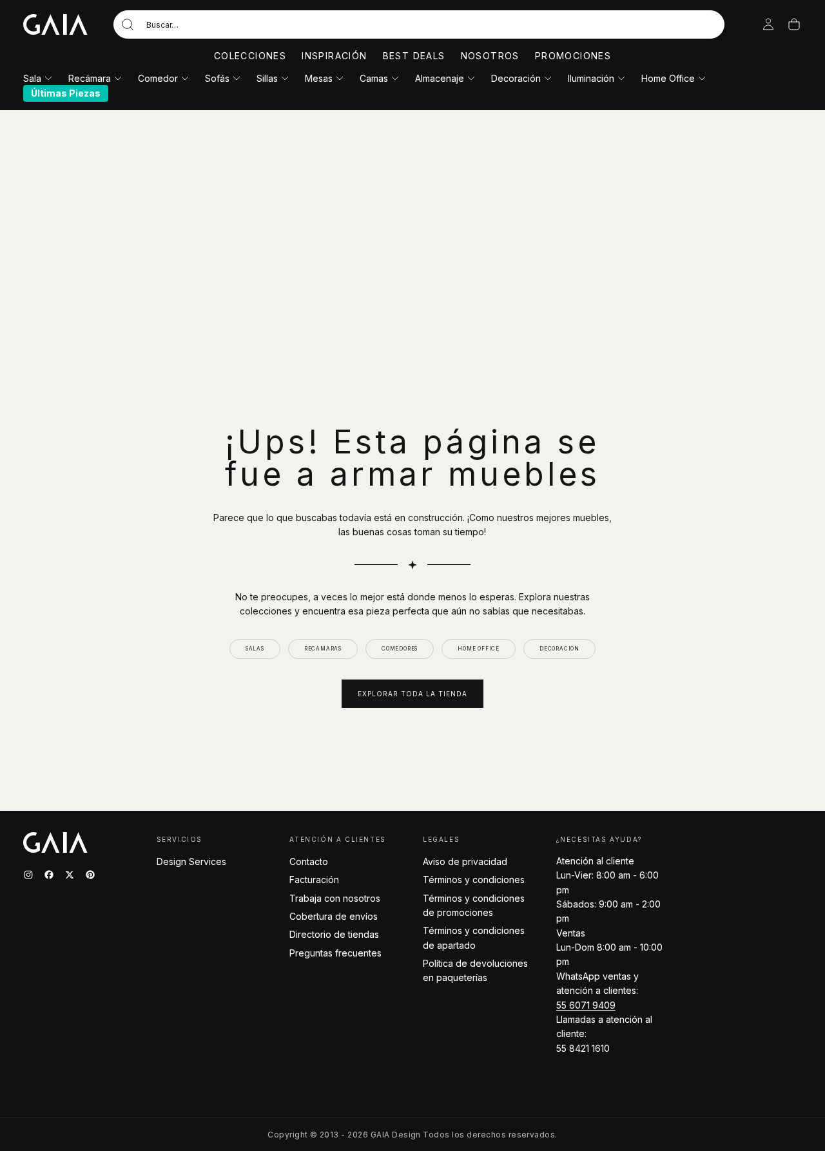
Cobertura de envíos (333, 916)
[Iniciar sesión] (768, 24)
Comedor (158, 78)
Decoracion (559, 648)
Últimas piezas (66, 93)
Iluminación (591, 78)
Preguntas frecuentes (335, 952)
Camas (374, 78)
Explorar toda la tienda (412, 694)
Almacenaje (439, 78)
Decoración (516, 78)
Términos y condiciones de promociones (474, 905)
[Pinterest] (90, 874)
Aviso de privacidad (465, 861)
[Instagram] (28, 874)
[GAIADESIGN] (55, 24)
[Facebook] (49, 874)
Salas (255, 648)
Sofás (217, 78)
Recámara (89, 78)
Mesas (319, 78)
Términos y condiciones (474, 879)
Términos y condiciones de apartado (474, 937)
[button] (418, 24)
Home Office (668, 78)
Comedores (400, 648)
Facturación (314, 879)
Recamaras (323, 648)
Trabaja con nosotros (334, 898)
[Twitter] (69, 874)
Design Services (191, 861)
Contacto (308, 861)
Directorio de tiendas (334, 934)
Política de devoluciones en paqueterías (475, 970)
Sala (32, 78)
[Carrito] (794, 24)
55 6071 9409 (586, 1005)
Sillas (267, 78)
